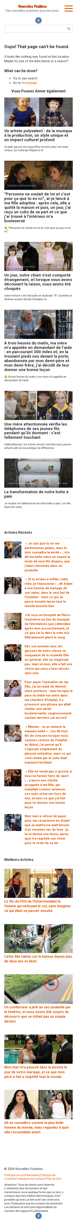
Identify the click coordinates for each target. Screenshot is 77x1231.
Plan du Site (53, 1178)
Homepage (29, 83)
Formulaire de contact (30, 1178)
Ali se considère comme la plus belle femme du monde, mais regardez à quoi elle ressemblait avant (36, 1127)
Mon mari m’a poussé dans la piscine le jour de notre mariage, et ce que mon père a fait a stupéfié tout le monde (35, 1072)
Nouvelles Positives (32, 6)
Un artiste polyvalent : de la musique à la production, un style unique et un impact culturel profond (38, 135)
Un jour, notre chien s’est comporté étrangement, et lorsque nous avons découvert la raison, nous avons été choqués (38, 282)
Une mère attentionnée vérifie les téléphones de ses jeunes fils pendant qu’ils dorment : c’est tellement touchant (35, 431)
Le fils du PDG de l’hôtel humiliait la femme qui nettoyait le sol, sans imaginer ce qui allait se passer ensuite (37, 906)
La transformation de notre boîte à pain (36, 494)
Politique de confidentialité (21, 1175)
